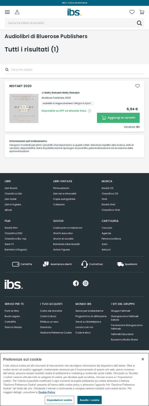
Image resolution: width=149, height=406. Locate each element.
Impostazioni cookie (59, 400)
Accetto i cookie (89, 400)
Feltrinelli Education (122, 334)
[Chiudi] (143, 359)
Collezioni (59, 204)
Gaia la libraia (13, 327)
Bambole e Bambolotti (66, 244)
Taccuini (107, 227)
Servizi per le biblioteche (89, 310)
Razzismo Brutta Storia (124, 339)
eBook (8, 210)
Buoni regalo (12, 316)
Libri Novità (11, 188)
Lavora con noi (84, 327)
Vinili (104, 199)
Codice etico (83, 332)
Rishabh (74, 92)
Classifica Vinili (111, 210)
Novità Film (11, 227)
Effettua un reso (49, 321)
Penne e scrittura (111, 238)
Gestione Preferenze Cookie (56, 332)
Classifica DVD (13, 233)
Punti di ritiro (12, 310)
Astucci (106, 249)
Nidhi (47, 92)
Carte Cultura (48, 316)
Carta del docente (51, 310)
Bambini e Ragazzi (16, 249)
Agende (106, 233)
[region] (74, 379)
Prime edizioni (61, 188)
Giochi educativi (63, 233)
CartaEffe (10, 321)
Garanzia (45, 327)
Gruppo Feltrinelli (120, 310)
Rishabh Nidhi (60, 92)
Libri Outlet (10, 199)
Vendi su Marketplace (88, 321)
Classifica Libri (13, 193)
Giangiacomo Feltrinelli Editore (125, 318)
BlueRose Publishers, (53, 97)
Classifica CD (110, 193)
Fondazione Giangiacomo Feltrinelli (127, 327)
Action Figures (61, 249)
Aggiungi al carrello (121, 118)
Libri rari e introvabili (64, 193)
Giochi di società (63, 238)
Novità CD (107, 188)
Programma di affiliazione (91, 316)
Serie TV (9, 244)
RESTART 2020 (20, 86)
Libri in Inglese (13, 204)
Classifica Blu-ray (15, 238)
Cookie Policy (46, 392)
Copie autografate (64, 199)
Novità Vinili (108, 204)
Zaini (104, 244)
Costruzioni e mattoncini (67, 227)
